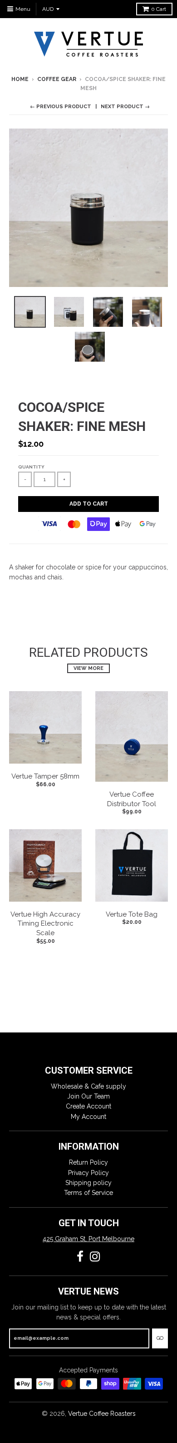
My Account (88, 1116)
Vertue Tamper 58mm (45, 776)
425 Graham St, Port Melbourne (88, 1238)
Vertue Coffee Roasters (102, 1413)
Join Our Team (88, 1096)
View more (88, 668)
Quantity (31, 466)
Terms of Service (88, 1192)
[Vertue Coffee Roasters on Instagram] (95, 1256)
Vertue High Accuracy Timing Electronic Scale (45, 923)
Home (20, 79)
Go (160, 1338)
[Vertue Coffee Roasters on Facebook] (80, 1256)
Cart (158, 9)
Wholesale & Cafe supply (88, 1086)
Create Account (88, 1106)
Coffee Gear (56, 79)
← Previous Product (60, 107)
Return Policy (88, 1162)
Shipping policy (88, 1182)
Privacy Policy (88, 1172)
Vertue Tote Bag (131, 914)
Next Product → (125, 107)
